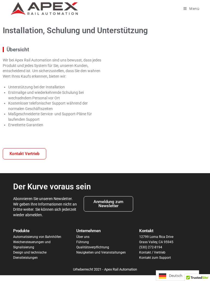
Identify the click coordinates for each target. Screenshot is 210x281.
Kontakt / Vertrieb (152, 252)
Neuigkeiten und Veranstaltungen (101, 252)
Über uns (82, 237)
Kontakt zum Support (155, 258)
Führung (82, 242)
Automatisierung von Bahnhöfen (37, 237)
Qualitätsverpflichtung (92, 247)
